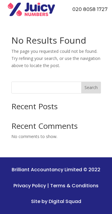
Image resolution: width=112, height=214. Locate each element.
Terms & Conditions (74, 185)
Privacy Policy (29, 185)
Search (91, 87)
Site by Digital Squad (56, 201)
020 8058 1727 (90, 9)
